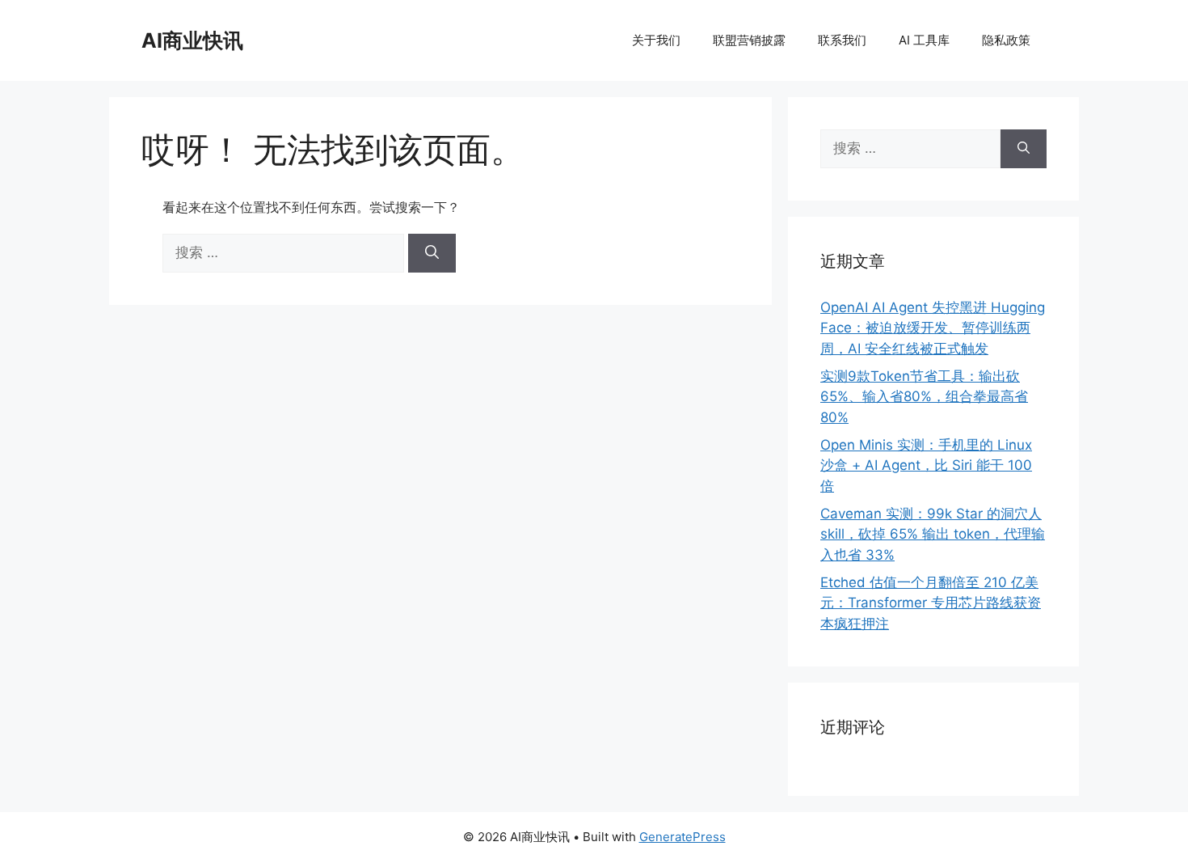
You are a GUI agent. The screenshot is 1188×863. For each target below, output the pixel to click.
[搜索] (432, 253)
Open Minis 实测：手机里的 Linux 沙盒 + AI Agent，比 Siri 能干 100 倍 (926, 465)
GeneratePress (682, 836)
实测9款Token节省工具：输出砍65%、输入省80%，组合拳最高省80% (924, 396)
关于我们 (656, 40)
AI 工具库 (924, 40)
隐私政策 (1006, 40)
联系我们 (842, 40)
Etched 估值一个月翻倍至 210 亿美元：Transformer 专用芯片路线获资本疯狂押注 (930, 603)
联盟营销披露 (749, 40)
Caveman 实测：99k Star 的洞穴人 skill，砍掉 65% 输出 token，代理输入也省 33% (932, 534)
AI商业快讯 (192, 40)
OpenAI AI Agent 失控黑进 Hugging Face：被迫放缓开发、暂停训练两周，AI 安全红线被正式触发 (932, 328)
